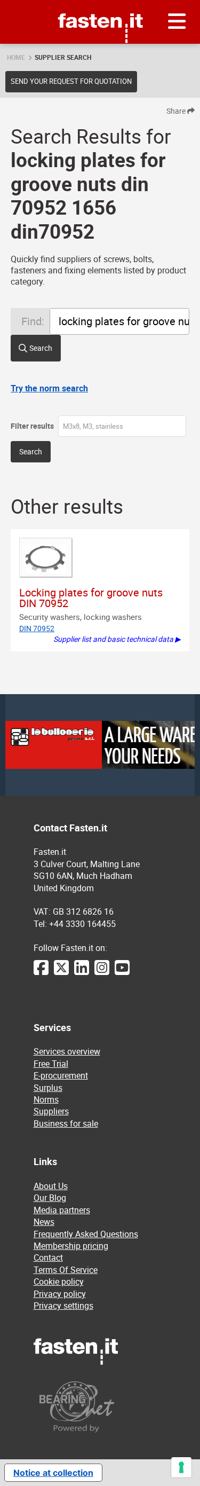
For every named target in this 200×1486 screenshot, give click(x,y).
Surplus (48, 1088)
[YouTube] (122, 973)
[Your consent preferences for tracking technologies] (181, 1467)
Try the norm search (49, 388)
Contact (48, 1257)
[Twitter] (61, 973)
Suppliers (51, 1111)
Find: (32, 321)
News (44, 1222)
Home (16, 57)
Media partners (62, 1210)
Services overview (67, 1051)
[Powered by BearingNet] (100, 1407)
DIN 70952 (36, 628)
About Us (51, 1186)
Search (40, 348)
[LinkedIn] (81, 973)
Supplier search (63, 57)
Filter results (32, 426)
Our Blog (50, 1198)
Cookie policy (59, 1281)
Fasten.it (100, 4)
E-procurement (61, 1075)
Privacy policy (60, 1294)
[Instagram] (101, 973)
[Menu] (177, 22)
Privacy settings (63, 1305)
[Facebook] (41, 973)
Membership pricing (71, 1246)
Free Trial (51, 1064)
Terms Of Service (66, 1270)
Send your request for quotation (71, 81)
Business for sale (66, 1123)
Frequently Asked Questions (86, 1234)
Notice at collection (53, 1472)
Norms (46, 1099)
